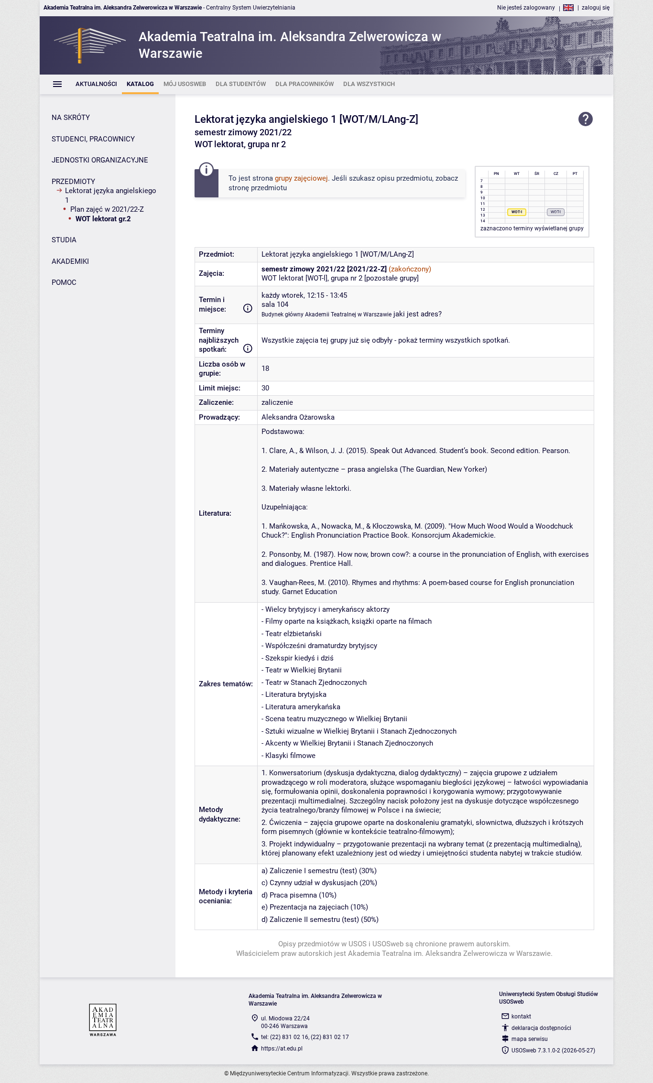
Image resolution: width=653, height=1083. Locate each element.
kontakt (521, 1016)
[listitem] (96, 84)
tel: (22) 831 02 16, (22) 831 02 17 (305, 1037)
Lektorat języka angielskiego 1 (110, 195)
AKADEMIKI (70, 261)
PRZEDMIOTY (73, 181)
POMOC (64, 282)
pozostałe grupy (391, 278)
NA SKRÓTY (71, 117)
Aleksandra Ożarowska (298, 417)
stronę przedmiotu (258, 188)
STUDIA (64, 240)
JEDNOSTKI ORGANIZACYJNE (100, 160)
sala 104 (274, 304)
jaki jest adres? (417, 314)
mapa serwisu (530, 1039)
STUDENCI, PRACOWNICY (93, 139)
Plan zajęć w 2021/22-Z (107, 209)
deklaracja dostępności (541, 1028)
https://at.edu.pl (282, 1048)
